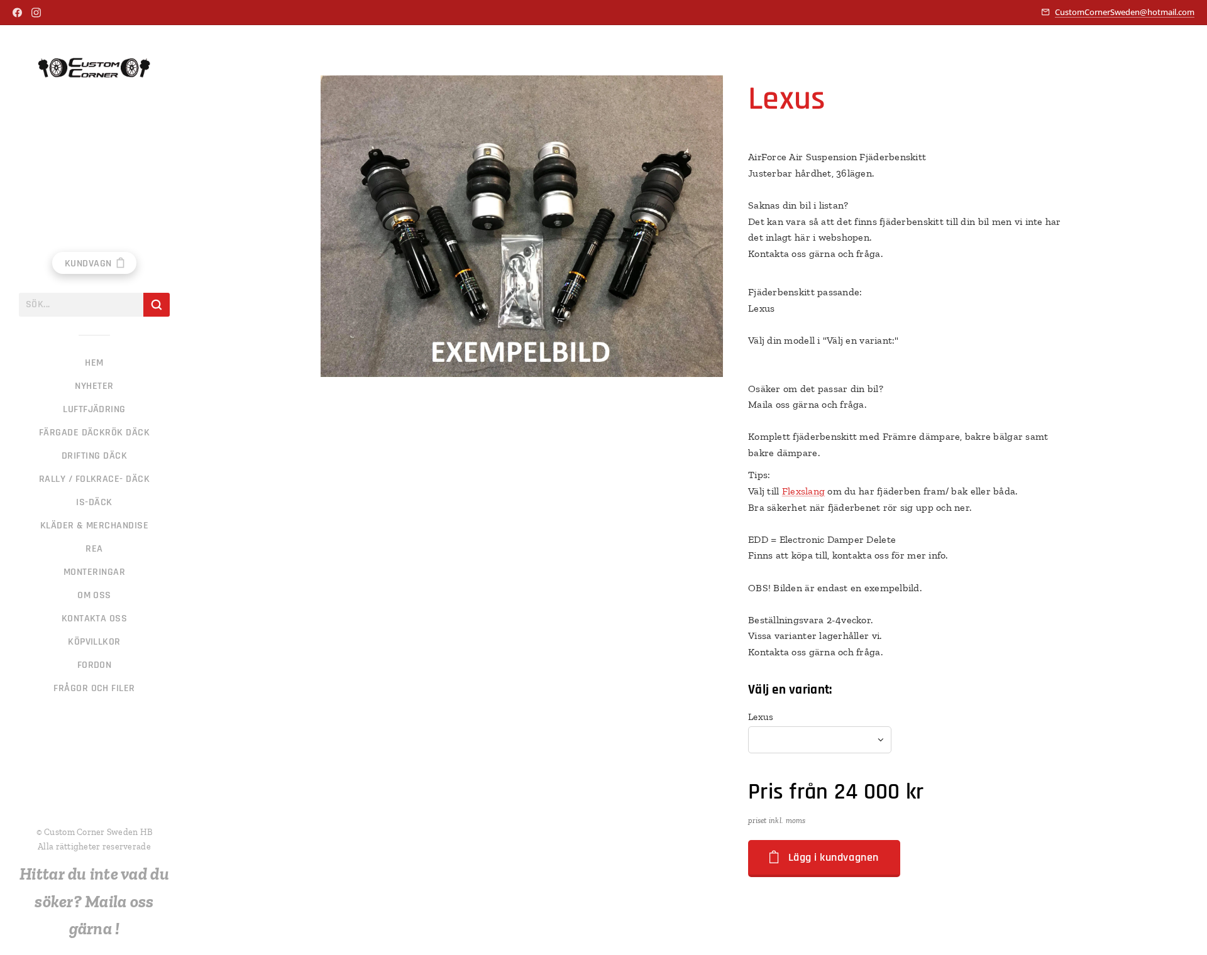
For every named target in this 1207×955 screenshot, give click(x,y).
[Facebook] (17, 12)
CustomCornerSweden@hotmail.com (1124, 12)
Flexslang (803, 491)
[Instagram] (36, 12)
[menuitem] (94, 363)
